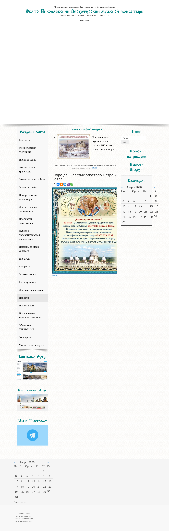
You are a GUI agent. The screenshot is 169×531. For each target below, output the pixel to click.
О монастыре (27, 274)
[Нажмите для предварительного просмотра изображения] (84, 230)
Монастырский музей (31, 345)
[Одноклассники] (61, 184)
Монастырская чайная (32, 179)
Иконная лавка (27, 159)
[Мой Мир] (64, 184)
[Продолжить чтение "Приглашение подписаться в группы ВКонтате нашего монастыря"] (87, 133)
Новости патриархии (136, 153)
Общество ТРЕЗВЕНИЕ (26, 327)
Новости (24, 297)
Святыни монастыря (31, 289)
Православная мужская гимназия (30, 315)
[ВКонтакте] (58, 184)
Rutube (94, 167)
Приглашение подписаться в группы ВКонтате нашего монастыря (103, 143)
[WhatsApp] (71, 184)
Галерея (24, 266)
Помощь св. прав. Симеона (29, 248)
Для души (24, 258)
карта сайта (84, 20)
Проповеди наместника (26, 220)
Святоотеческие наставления (28, 209)
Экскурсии (25, 337)
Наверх (55, 275)
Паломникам (27, 305)
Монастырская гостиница (27, 149)
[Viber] (68, 184)
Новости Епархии (137, 166)
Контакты (25, 139)
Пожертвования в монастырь (29, 197)
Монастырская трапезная (27, 169)
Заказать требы (28, 187)
